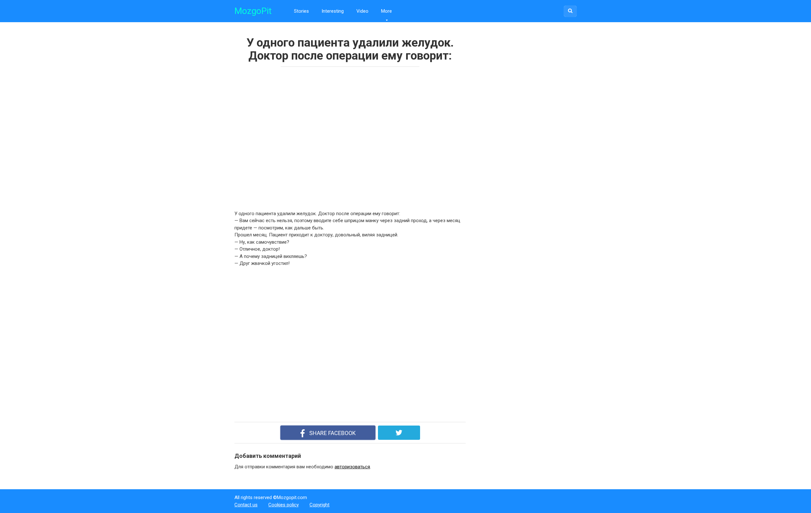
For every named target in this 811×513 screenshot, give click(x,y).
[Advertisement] (326, 136)
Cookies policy (283, 505)
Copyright (319, 505)
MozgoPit (253, 11)
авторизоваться (352, 467)
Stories (301, 11)
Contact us (246, 505)
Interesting (333, 11)
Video (362, 11)
